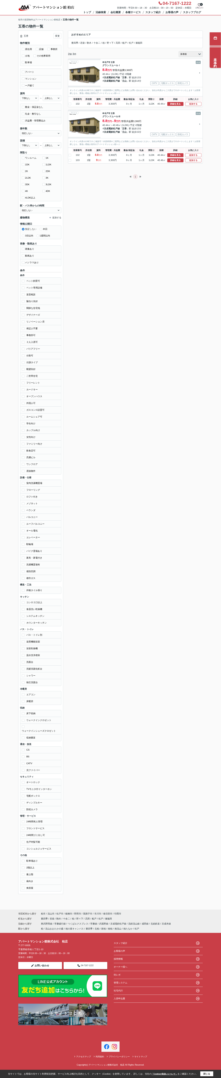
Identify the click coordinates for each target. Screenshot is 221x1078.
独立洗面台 (32, 682)
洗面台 (29, 662)
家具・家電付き (34, 557)
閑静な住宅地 (33, 308)
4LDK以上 (30, 197)
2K (26, 171)
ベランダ (30, 510)
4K (26, 191)
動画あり (29, 255)
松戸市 (107, 62)
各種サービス (133, 12)
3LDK (48, 184)
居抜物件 (30, 471)
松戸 (131, 43)
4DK (48, 191)
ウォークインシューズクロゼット (39, 731)
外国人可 (30, 403)
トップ (87, 12)
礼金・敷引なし (33, 113)
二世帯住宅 (32, 376)
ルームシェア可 (34, 416)
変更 (57, 36)
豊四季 (74, 43)
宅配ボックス (33, 796)
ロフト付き (32, 496)
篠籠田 (139, 43)
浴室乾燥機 (32, 648)
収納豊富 (30, 737)
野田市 (77, 913)
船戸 (124, 43)
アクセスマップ (83, 1056)
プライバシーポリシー (119, 1056)
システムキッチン (35, 616)
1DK (27, 164)
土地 (27, 55)
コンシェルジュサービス (38, 848)
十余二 (97, 43)
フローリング (33, 490)
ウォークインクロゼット (38, 720)
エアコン (30, 694)
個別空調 (30, 571)
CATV (29, 763)
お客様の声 (172, 12)
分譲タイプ (32, 362)
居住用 (28, 49)
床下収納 (30, 713)
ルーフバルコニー (35, 524)
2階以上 (30, 867)
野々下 (110, 43)
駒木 (89, 43)
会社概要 (115, 12)
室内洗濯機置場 (34, 483)
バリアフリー (33, 348)
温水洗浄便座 (33, 655)
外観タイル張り (34, 590)
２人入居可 (32, 342)
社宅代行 (118, 990)
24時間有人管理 (34, 821)
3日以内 (29, 235)
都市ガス (30, 578)
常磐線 (94, 923)
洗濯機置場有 (33, 564)
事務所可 (30, 335)
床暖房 (29, 701)
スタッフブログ (192, 12)
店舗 (41, 49)
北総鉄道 (155, 923)
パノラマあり (32, 262)
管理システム (120, 982)
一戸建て (29, 85)
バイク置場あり (34, 551)
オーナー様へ (120, 967)
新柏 (103, 928)
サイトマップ (140, 1056)
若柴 (82, 43)
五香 (113, 62)
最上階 (29, 874)
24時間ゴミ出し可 (35, 835)
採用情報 (118, 959)
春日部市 (107, 913)
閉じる (206, 1074)
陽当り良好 (32, 301)
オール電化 (32, 530)
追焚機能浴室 (33, 641)
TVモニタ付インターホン (39, 789)
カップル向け (33, 430)
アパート (29, 72)
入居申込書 (119, 998)
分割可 (29, 355)
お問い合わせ (42, 965)
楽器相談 (30, 294)
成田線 (145, 923)
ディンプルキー (34, 802)
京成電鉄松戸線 (112, 77)
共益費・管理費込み (35, 120)
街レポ (117, 974)
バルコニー (32, 517)
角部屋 (29, 888)
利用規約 (100, 1056)
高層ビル (30, 457)
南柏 (110, 928)
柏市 (43, 913)
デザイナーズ (33, 315)
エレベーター (33, 537)
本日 (45, 229)
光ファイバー (33, 770)
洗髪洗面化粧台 (34, 668)
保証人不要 (32, 328)
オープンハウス (34, 396)
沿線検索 (101, 12)
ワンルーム (30, 158)
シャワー (30, 675)
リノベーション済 (35, 321)
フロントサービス (35, 828)
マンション (30, 78)
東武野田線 (47, 923)
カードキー (32, 389)
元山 (124, 81)
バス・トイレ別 (34, 635)
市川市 (97, 913)
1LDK (48, 164)
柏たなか (128, 928)
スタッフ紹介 (153, 12)
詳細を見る (175, 104)
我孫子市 (87, 913)
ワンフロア (32, 464)
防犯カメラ (32, 809)
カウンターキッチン (36, 622)
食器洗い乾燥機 (34, 609)
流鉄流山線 (134, 923)
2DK (48, 171)
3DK (27, 184)
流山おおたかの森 (54, 928)
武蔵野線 (104, 923)
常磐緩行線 (60, 923)
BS (27, 756)
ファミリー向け (34, 444)
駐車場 (28, 62)
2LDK (28, 177)
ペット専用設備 (34, 287)
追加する (193, 104)
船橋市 (68, 913)
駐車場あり (32, 860)
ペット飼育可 (33, 281)
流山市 (51, 913)
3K (47, 177)
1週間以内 (45, 235)
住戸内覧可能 (33, 842)
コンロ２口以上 (34, 602)
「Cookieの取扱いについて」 (164, 1074)
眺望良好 (30, 369)
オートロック (33, 782)
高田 (118, 43)
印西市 (117, 913)
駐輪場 (29, 544)
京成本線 (166, 923)
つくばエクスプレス (78, 923)
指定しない (30, 229)
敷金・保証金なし (34, 107)
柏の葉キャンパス (75, 928)
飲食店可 (30, 450)
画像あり (29, 249)
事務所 (54, 49)
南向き (29, 881)
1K (47, 158)
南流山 (118, 928)
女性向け (30, 437)
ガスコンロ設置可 (35, 410)
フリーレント (33, 382)
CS (27, 749)
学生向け (30, 423)
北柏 (97, 928)
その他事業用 (43, 55)
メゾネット (32, 503)
